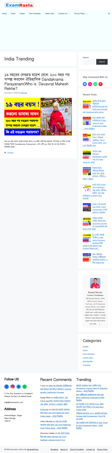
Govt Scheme (88, 354)
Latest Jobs (49, 14)
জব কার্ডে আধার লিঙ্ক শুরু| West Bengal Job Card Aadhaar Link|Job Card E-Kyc (54, 436)
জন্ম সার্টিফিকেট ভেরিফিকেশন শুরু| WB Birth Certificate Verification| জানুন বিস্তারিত (90, 398)
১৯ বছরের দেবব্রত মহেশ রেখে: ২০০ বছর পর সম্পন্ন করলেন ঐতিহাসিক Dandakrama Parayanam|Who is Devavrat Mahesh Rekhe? (37, 81)
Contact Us (62, 14)
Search (86, 57)
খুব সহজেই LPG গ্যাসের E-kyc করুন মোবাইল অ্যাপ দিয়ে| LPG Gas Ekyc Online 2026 (90, 407)
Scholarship (88, 361)
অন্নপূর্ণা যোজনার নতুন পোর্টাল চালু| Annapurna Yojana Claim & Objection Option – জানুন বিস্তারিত (92, 388)
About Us (64, 449)
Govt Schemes (35, 14)
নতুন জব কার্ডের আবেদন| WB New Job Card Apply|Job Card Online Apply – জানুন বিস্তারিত (55, 412)
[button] (109, 13)
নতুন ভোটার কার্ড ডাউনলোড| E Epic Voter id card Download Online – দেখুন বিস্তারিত (92, 425)
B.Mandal (44, 409)
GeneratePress (32, 449)
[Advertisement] (56, 33)
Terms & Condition (77, 449)
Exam (13, 14)
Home (4, 14)
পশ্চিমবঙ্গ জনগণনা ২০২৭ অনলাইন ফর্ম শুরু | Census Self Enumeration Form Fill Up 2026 (92, 416)
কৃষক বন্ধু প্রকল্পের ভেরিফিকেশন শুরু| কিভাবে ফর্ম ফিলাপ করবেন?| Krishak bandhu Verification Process (56, 389)
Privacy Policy (79, 14)
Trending (10, 153)
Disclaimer (54, 449)
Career (22, 14)
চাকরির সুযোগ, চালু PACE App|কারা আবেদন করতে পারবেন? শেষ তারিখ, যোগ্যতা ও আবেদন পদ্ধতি (55, 401)
